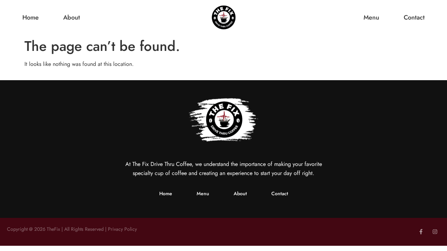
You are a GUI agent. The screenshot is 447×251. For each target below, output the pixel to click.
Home (30, 17)
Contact (414, 17)
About (71, 17)
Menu (371, 17)
